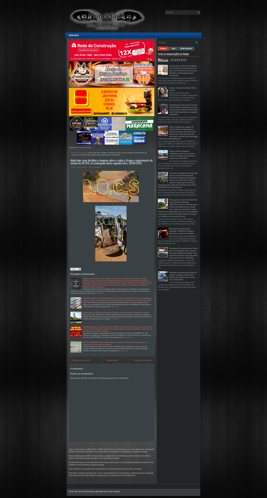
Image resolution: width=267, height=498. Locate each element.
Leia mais (100, 293)
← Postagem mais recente (80, 360)
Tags (173, 48)
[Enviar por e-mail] (71, 269)
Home (73, 153)
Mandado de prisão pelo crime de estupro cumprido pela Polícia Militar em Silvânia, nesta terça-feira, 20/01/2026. (183, 276)
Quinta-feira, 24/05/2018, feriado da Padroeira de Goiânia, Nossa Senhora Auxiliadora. (116, 312)
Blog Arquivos (186, 48)
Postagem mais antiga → (144, 360)
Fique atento (82, 153)
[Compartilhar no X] (77, 269)
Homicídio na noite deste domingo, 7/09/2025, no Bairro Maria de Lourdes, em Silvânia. (181, 231)
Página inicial (74, 35)
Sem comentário (95, 167)
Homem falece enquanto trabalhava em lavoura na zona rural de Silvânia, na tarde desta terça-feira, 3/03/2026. (182, 154)
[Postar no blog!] (74, 269)
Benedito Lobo (101, 491)
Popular (163, 48)
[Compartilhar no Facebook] (79, 269)
